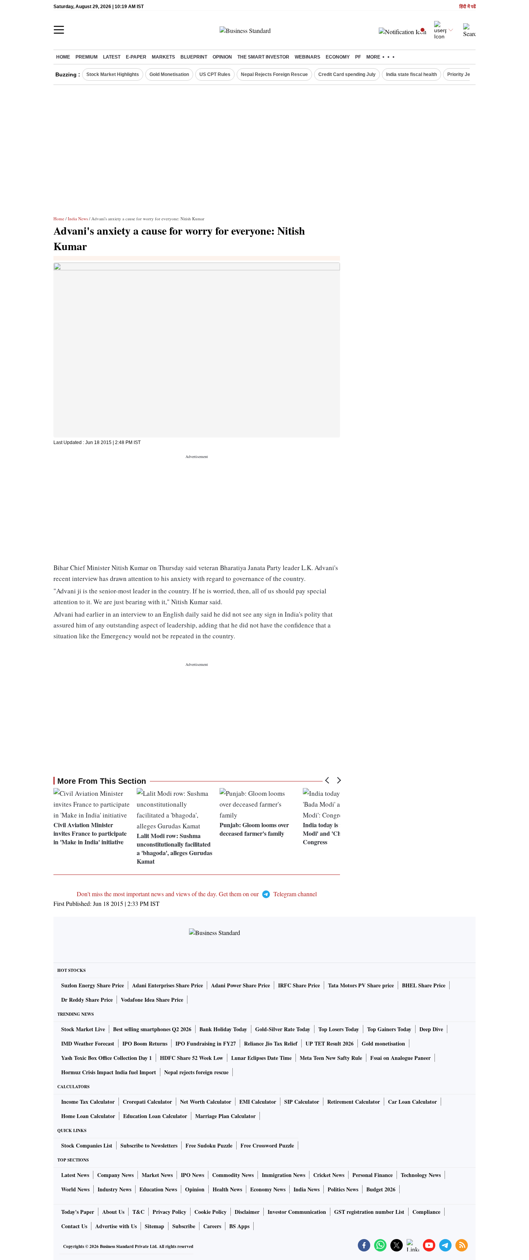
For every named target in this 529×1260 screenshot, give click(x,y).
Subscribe (183, 1226)
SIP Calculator (301, 1102)
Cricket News (328, 1175)
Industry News (114, 1189)
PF (358, 57)
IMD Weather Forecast (87, 1043)
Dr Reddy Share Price (87, 1000)
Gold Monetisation (169, 74)
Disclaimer (247, 1212)
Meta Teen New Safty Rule (331, 1058)
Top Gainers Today (389, 1029)
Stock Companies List (86, 1145)
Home (63, 57)
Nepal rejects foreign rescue (196, 1072)
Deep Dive (431, 1029)
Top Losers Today (338, 1029)
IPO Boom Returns (144, 1043)
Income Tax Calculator (88, 1102)
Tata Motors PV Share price (361, 985)
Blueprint (193, 57)
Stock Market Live (83, 1029)
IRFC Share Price (299, 985)
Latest (111, 57)
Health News (227, 1189)
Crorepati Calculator (147, 1102)
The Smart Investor (263, 57)
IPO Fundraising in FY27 (205, 1043)
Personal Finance (372, 1175)
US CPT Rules (214, 74)
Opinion (222, 57)
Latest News (75, 1175)
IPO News (192, 1175)
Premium (87, 57)
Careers (212, 1226)
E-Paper (136, 57)
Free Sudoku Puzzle (208, 1145)
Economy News (267, 1189)
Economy (338, 57)
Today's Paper (77, 1212)
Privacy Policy (169, 1212)
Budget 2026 (380, 1189)
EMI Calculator (257, 1102)
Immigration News (283, 1175)
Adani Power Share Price (240, 985)
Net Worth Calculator (205, 1102)
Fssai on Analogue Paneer (400, 1058)
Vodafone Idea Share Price (152, 1000)
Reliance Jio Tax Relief (270, 1043)
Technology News (421, 1175)
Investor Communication (297, 1212)
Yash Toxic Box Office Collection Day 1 (106, 1058)
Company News (115, 1175)
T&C (138, 1212)
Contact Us (74, 1226)
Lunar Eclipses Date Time (261, 1058)
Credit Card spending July (347, 74)
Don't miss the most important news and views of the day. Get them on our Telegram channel (197, 894)
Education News (158, 1189)
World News (75, 1189)
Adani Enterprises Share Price (167, 985)
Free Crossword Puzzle (267, 1145)
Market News (157, 1175)
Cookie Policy (210, 1212)
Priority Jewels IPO (468, 74)
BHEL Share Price (423, 985)
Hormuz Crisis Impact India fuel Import (108, 1072)
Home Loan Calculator (88, 1116)
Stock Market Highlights (112, 74)
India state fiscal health (411, 74)
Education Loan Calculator (155, 1116)
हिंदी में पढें (467, 7)
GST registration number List (369, 1212)
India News (78, 218)
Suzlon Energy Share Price (92, 985)
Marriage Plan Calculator (225, 1116)
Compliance (426, 1212)
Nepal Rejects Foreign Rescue (274, 74)
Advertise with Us (116, 1226)
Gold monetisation (383, 1043)
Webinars (307, 57)
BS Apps (239, 1226)
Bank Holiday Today (223, 1029)
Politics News (343, 1189)
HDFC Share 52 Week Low (191, 1058)
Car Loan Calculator (412, 1102)
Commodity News (233, 1175)
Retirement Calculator (353, 1102)
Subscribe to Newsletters (148, 1145)
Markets (163, 57)
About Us (113, 1212)
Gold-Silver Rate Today (282, 1029)
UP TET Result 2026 (330, 1043)
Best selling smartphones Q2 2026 (152, 1029)
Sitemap (154, 1226)
